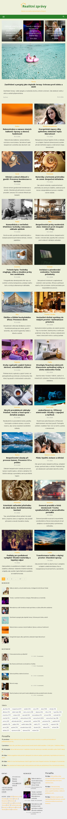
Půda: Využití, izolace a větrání (50, 458)
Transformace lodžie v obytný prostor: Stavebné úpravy (49, 556)
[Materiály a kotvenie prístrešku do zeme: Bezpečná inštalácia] (49, 161)
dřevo (48, 712)
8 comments (40, 666)
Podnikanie (5, 803)
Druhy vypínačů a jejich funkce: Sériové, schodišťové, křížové (17, 366)
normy (6, 721)
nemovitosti (38, 718)
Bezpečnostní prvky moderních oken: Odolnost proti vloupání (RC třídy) (50, 226)
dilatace (6, 712)
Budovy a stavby (50, 455)
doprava (39, 712)
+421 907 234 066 (7, 787)
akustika (6, 709)
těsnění (37, 727)
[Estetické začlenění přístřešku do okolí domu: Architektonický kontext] (17, 490)
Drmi (6, 97)
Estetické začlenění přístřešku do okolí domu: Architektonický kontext (17, 507)
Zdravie (4, 805)
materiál (57, 715)
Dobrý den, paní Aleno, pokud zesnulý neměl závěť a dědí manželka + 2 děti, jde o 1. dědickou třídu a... (37, 745)
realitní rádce (26, 724)
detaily (52, 709)
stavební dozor (25, 727)
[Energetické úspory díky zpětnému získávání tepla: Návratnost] (49, 114)
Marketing (12, 807)
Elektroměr (49, 407)
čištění (35, 730)
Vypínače (17, 362)
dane (44, 709)
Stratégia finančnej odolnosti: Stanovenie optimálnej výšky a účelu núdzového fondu (50, 367)
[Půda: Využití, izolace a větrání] (49, 442)
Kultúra (18, 807)
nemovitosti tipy (52, 718)
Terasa (33, 81)
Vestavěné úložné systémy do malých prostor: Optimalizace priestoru (49, 319)
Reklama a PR (17, 796)
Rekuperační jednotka (50, 126)
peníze (36, 721)
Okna (49, 221)
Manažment (5, 801)
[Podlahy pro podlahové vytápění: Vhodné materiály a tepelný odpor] (17, 540)
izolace (16, 715)
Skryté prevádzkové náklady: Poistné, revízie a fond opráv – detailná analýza (17, 412)
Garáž (17, 174)
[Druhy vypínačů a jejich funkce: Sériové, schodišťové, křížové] (17, 349)
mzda (15, 718)
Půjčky (17, 221)
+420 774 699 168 (7, 789)
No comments (38, 800)
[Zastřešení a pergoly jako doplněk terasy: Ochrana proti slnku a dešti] (33, 61)
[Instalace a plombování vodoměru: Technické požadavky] (49, 254)
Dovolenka (14, 809)
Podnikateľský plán (16, 805)
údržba (6, 730)
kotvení (47, 715)
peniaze (27, 721)
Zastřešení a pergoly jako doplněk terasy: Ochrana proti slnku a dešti (34, 85)
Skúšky (4, 809)
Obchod (9, 809)
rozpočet (54, 724)
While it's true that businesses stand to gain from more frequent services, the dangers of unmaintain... (36, 761)
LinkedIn (4, 792)
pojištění (56, 721)
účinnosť (26, 730)
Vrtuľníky (4, 799)
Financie (11, 803)
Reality (16, 799)
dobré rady (16, 712)
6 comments (40, 675)
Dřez (17, 314)
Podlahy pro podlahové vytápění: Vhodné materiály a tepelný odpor (17, 557)
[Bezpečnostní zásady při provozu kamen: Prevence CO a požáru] (17, 442)
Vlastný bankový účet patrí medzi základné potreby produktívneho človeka (31, 693)
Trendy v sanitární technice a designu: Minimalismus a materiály (27, 598)
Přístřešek (49, 174)
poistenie (46, 721)
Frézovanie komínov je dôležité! (18, 654)
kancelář (26, 715)
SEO (11, 796)
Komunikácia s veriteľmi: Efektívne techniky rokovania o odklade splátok (17, 226)
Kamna (17, 455)
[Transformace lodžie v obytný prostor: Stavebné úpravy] (49, 540)
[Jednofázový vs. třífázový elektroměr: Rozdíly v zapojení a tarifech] (49, 395)
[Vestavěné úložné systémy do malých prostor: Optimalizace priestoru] (49, 302)
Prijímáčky (12, 801)
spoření (14, 727)
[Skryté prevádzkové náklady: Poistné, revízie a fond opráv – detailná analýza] (17, 395)
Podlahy (17, 552)
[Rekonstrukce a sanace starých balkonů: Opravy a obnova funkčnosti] (17, 114)
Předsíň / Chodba (49, 314)
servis (6, 727)
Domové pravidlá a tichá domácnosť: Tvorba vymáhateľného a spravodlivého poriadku (49, 508)
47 (20, 579)
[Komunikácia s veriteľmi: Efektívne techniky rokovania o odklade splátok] (17, 209)
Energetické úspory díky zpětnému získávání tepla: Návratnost (50, 131)
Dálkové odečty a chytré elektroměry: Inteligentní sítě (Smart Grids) (29, 588)
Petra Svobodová (35, 787)
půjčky (16, 724)
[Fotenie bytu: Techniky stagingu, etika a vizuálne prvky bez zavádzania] (17, 254)
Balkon (17, 126)
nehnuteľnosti (25, 718)
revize (45, 724)
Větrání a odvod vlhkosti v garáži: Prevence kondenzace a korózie (17, 179)
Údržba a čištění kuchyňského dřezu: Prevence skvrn (17, 318)
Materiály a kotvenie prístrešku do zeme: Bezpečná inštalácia (49, 178)
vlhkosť (46, 727)
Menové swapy (14, 683)
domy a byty (28, 712)
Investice (17, 267)
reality (37, 724)
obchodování (16, 721)
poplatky (6, 724)
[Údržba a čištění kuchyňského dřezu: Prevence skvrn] (17, 302)
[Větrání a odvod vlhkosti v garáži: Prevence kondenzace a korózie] (17, 161)
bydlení (27, 709)
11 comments (40, 656)
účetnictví (16, 730)
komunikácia (37, 715)
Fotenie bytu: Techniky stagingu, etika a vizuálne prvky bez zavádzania (17, 272)
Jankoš (32, 800)
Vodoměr (50, 267)
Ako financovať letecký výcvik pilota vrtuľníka (22, 664)
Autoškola (10, 799)
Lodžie (50, 552)
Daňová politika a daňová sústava (19, 673)
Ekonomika (17, 803)
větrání (55, 727)
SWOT (8, 805)
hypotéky (57, 712)
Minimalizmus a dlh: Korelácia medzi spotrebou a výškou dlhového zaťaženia (31, 607)
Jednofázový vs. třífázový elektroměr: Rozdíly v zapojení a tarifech (50, 412)
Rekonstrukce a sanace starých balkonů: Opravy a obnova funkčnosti (17, 131)
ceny (36, 709)
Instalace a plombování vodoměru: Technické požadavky (49, 272)
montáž (6, 718)
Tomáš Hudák (35, 812)
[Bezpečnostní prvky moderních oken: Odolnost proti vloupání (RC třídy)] (49, 209)
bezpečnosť (17, 709)
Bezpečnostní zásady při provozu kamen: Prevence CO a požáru (17, 460)
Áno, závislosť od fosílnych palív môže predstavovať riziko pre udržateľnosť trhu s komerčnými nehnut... (36, 765)
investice (7, 715)
